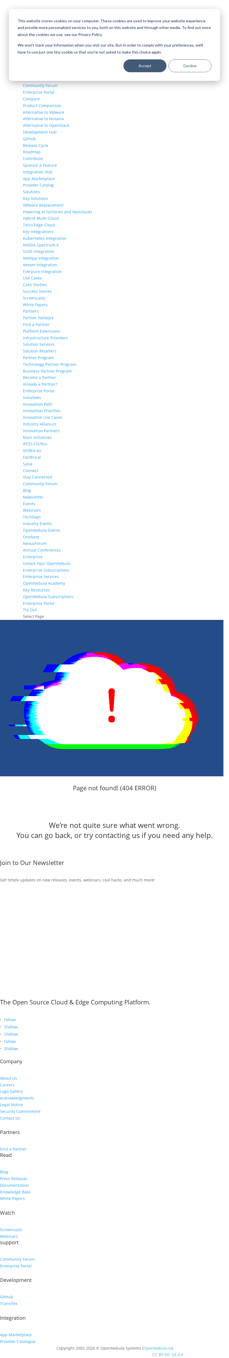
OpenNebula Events (41, 530)
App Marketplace (39, 178)
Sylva (27, 464)
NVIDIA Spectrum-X (41, 245)
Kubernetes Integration (44, 238)
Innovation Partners (41, 430)
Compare (31, 99)
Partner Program (38, 357)
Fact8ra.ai (32, 457)
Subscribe (19, 888)
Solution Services (39, 344)
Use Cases (32, 278)
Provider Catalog (38, 185)
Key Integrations (38, 231)
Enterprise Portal (38, 92)
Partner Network (38, 317)
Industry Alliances (39, 424)
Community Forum (40, 85)
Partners (31, 311)
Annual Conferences (42, 550)
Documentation (14, 1185)
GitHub (29, 138)
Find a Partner (36, 324)
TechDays (32, 516)
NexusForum (35, 543)
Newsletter (33, 497)
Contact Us (10, 1118)
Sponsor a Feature (40, 165)
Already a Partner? (40, 384)
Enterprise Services (41, 576)
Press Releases (14, 1178)
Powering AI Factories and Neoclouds (57, 211)
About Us (8, 1078)
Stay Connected (37, 477)
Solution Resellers (39, 351)
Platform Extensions (41, 331)
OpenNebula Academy (44, 583)
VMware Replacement (43, 205)
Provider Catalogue (17, 1341)
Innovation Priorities (42, 410)
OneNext (31, 537)
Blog (27, 490)
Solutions (31, 191)
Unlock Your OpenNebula (46, 563)
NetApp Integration (41, 258)
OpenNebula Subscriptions (48, 596)
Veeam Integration (40, 264)
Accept (145, 65)
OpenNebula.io (157, 1348)
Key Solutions (35, 198)
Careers (7, 1085)
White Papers (35, 304)
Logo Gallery (11, 1091)
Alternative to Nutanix (43, 118)
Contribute (33, 158)
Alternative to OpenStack (46, 125)
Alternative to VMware (43, 112)
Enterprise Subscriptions (46, 570)
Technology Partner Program (49, 364)
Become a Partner (39, 377)
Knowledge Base (15, 1192)
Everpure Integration (42, 271)
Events (29, 503)
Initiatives (32, 397)
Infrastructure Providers (45, 337)
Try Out (30, 609)
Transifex (8, 1303)
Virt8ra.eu (32, 450)
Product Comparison (42, 105)
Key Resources (36, 590)
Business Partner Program (47, 371)
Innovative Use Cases (42, 417)
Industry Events (37, 523)
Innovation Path (37, 404)
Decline (190, 65)
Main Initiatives (37, 437)
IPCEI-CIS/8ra (35, 443)
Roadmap (32, 151)
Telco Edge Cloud (39, 225)
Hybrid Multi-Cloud (41, 218)
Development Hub (40, 132)
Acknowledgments (17, 1098)
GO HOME (19, 854)
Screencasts (34, 298)
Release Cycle (35, 145)
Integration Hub (38, 172)
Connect (30, 470)
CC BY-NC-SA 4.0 (167, 1354)
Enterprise (32, 556)
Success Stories (37, 291)
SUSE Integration (38, 251)
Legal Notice (11, 1104)
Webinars (32, 510)
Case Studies (35, 284)
